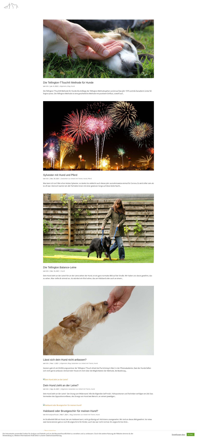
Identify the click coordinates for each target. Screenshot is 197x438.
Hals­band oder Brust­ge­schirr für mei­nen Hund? (70, 411)
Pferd (90, 179)
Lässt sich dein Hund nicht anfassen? (64, 359)
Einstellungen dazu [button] (178, 434)
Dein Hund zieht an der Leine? (60, 385)
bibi (47, 86)
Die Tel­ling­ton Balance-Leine (59, 267)
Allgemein (63, 86)
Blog (68, 86)
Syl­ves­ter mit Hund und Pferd (60, 174)
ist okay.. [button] (190, 434)
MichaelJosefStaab (52, 415)
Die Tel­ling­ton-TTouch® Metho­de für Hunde (68, 82)
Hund (73, 86)
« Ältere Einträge (49, 431)
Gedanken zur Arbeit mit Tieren (72, 179)
